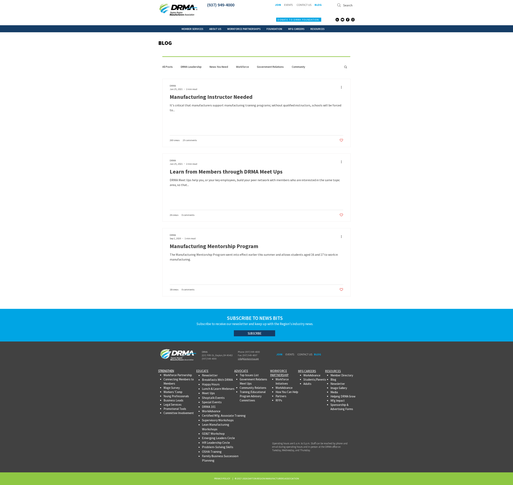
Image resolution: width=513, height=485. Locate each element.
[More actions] (342, 87)
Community (298, 67)
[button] (192, 28)
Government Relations (270, 67)
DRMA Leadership (191, 67)
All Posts (167, 67)
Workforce (242, 67)
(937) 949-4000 (220, 5)
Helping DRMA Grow (342, 396)
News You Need (219, 67)
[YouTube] (342, 19)
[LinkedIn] (337, 19)
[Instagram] (353, 19)
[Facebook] (347, 19)
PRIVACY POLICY (222, 478)
